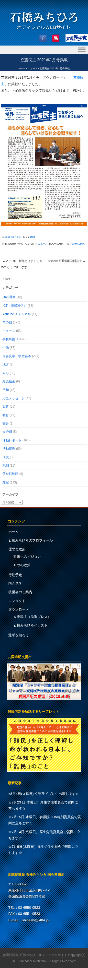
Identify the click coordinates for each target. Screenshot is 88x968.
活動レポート (12, 440)
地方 (5, 364)
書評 (5, 423)
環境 (5, 457)
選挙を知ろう (18, 635)
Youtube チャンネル (16, 314)
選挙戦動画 (10, 474)
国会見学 (15, 583)
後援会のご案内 (20, 592)
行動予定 (15, 575)
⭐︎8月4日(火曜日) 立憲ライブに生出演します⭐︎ (43, 794)
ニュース (32, 68)
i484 (32, 237)
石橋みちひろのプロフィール (30, 540)
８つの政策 (22, 565)
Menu (44, 50)
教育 (5, 415)
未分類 (7, 432)
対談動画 (8, 381)
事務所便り (10, 339)
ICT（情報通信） (14, 305)
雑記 (5, 482)
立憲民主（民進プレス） (32, 617)
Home (22, 68)
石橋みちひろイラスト (30, 625)
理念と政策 (16, 549)
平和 (5, 390)
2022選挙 (9, 297)
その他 (7, 322)
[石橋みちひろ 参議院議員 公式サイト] (44, 31)
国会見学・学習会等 (16, 356)
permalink (77, 243)
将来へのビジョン (27, 556)
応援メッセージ (13, 398)
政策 (5, 406)
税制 (5, 465)
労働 (5, 348)
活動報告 (8, 448)
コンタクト (16, 601)
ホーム (13, 532)
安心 (5, 373)
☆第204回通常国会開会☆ (66, 261)
